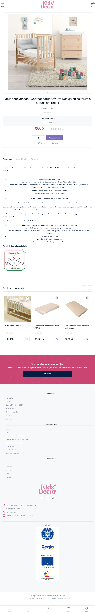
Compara (55, 143)
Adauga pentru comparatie (28, 302)
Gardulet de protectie (13, 326)
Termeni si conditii (12, 412)
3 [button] (51, 92)
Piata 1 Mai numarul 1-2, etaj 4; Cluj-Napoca (21, 505)
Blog (7, 432)
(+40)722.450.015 (12, 512)
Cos (7, 474)
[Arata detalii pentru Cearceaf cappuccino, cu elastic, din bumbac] (77, 309)
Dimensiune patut (47, 118)
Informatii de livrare (12, 453)
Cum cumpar (10, 446)
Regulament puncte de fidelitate (17, 439)
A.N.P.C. (8, 401)
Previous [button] (84, 287)
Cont (7, 463)
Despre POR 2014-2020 (14, 405)
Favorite (42, 143)
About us (9, 415)
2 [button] (47, 92)
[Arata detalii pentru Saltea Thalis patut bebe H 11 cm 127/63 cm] (47, 309)
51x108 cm (48, 122)
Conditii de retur (11, 450)
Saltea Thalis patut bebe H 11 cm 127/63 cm (47, 327)
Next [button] (90, 287)
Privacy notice (11, 408)
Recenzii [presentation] (35, 159)
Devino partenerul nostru (14, 443)
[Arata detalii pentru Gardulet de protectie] (17, 309)
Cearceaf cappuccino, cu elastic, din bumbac (77, 327)
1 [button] (44, 92)
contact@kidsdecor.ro (13, 509)
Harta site (9, 398)
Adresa (8, 470)
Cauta (8, 429)
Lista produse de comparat (15, 436)
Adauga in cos (54, 138)
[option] (47, 52)
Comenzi (9, 467)
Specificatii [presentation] (21, 159)
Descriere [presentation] (7, 159)
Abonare (47, 374)
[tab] (9, 159)
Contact (9, 419)
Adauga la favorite (27, 298)
